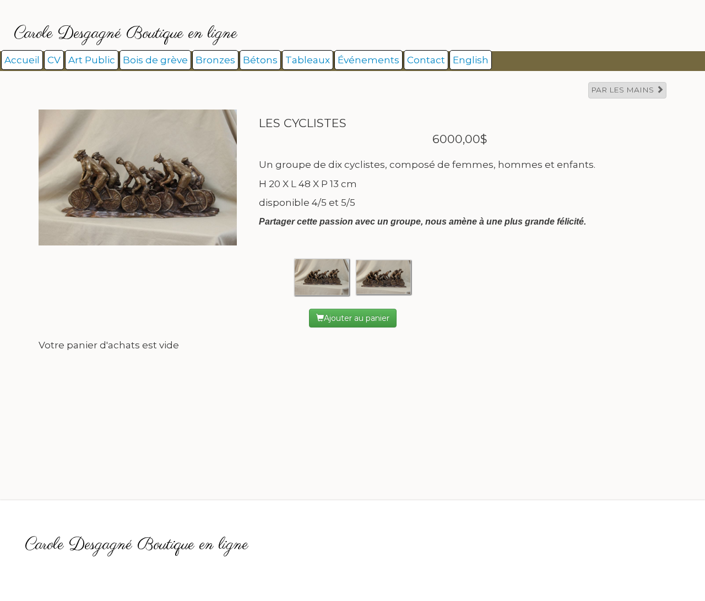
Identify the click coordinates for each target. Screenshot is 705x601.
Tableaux (307, 59)
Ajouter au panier (356, 318)
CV (54, 59)
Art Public (91, 59)
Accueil (22, 59)
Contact (426, 59)
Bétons (260, 59)
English (471, 59)
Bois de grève (155, 59)
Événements (368, 59)
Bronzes (215, 59)
